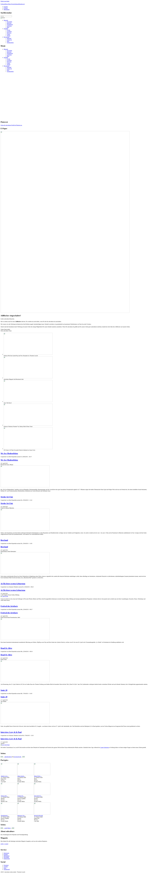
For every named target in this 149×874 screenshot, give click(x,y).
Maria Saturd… (21, 776)
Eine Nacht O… (38, 796)
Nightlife (6, 28)
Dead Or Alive (6, 648)
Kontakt (6, 6)
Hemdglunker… (5, 815)
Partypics (9, 33)
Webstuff (9, 38)
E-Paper (6, 8)
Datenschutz (7, 858)
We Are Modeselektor (9, 453)
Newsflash (9, 21)
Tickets (8, 35)
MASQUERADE (38, 815)
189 (7, 756)
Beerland (4, 540)
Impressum (6, 853)
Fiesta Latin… (4, 796)
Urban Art (9, 39)
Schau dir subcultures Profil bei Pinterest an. (11, 125)
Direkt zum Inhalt (5, 1)
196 (20, 756)
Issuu (5, 868)
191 (11, 756)
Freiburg (3, 4)
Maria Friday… (38, 776)
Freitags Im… (20, 796)
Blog (8, 27)
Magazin (6, 20)
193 (15, 756)
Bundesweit (22, 4)
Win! (8, 41)
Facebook (6, 865)
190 (9, 756)
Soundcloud (7, 869)
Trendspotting (10, 42)
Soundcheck (10, 24)
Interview (9, 23)
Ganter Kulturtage (104, 747)
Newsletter (6, 857)
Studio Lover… (5, 776)
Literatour (9, 26)
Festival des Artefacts (9, 606)
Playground (6, 37)
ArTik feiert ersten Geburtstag (13, 584)
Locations (9, 31)
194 (16, 756)
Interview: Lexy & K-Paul (11, 732)
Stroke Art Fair (7, 497)
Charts (8, 34)
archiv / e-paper (4, 844)
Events (8, 30)
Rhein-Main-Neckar (10, 4)
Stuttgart (17, 4)
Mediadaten (6, 9)
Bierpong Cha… (21, 815)
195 (18, 756)
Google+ (6, 866)
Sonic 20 (4, 690)
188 (5, 756)
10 (10, 828)
